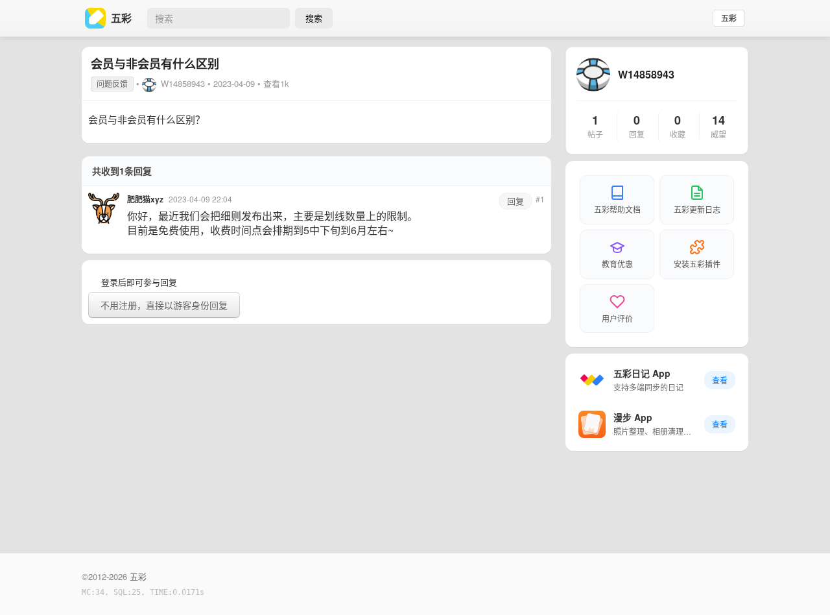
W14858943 (183, 83)
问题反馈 (112, 83)
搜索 (313, 18)
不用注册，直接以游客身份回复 (164, 304)
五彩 (729, 18)
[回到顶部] (802, 585)
